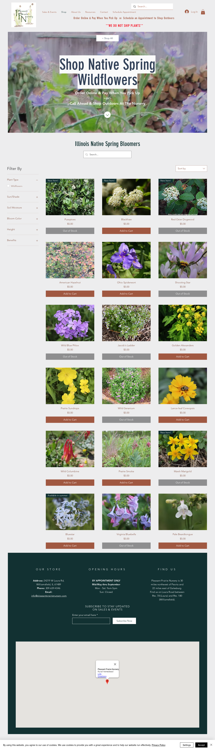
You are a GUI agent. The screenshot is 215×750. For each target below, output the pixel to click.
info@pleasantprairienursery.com (49, 595)
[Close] (211, 744)
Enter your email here (84, 615)
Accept (201, 745)
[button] (90, 12)
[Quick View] (70, 260)
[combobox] (191, 168)
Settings (187, 745)
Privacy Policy (158, 745)
